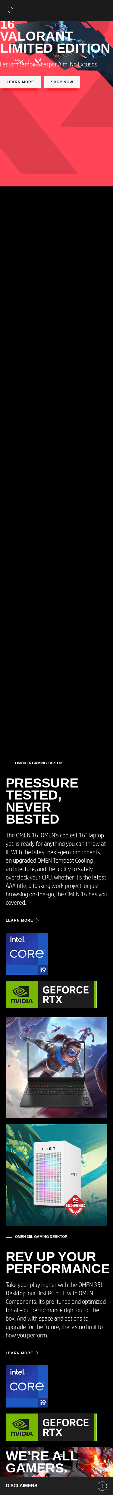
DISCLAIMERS (21, 1485)
